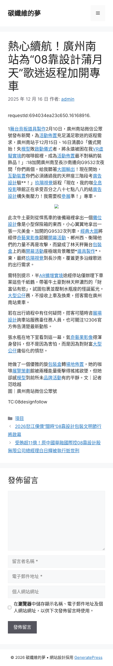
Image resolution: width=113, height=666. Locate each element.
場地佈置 (75, 364)
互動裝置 (17, 176)
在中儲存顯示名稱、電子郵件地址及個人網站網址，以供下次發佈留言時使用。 (58, 607)
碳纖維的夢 (24, 13)
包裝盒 (54, 364)
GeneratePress (88, 657)
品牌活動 (52, 377)
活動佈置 (48, 135)
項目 (19, 418)
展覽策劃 (21, 371)
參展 (65, 196)
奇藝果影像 (28, 237)
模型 (25, 149)
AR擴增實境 (51, 275)
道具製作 (37, 129)
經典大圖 (89, 231)
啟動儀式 (44, 149)
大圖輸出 (66, 169)
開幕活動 (57, 237)
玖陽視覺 (44, 182)
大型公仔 (17, 295)
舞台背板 (19, 129)
